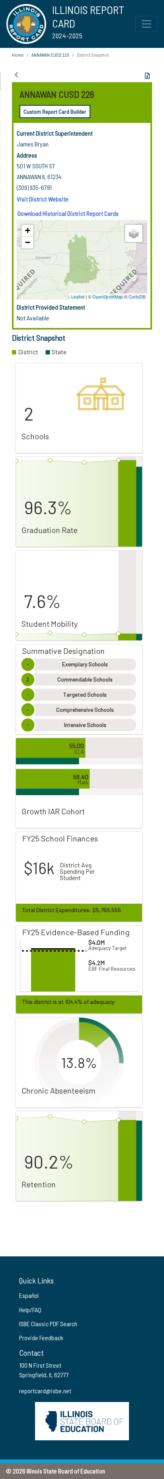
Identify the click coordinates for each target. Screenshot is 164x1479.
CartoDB (137, 296)
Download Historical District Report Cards (68, 213)
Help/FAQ (30, 1309)
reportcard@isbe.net (45, 1390)
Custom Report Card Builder (54, 111)
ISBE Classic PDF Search (48, 1323)
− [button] (27, 242)
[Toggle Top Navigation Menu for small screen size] (146, 24)
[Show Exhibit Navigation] (16, 74)
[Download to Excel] (147, 75)
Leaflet (77, 296)
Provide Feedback (41, 1337)
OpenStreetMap (107, 296)
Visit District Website (42, 199)
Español (29, 1295)
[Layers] (134, 233)
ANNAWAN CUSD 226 (50, 54)
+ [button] (27, 230)
